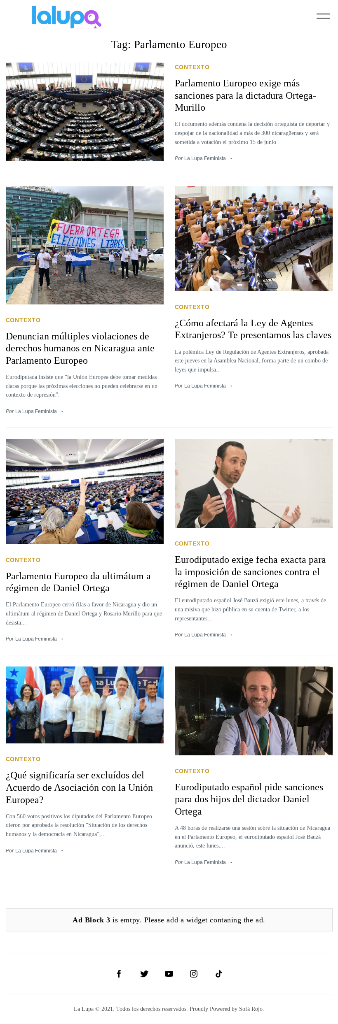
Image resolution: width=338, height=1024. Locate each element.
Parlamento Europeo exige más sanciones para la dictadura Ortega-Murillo (245, 95)
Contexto (192, 67)
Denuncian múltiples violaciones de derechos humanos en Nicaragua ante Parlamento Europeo (80, 348)
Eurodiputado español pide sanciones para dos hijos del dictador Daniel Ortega (249, 799)
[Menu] (324, 16)
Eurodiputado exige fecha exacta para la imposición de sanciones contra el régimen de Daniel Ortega (250, 571)
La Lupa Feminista (205, 158)
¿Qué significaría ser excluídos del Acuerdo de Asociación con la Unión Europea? (79, 787)
